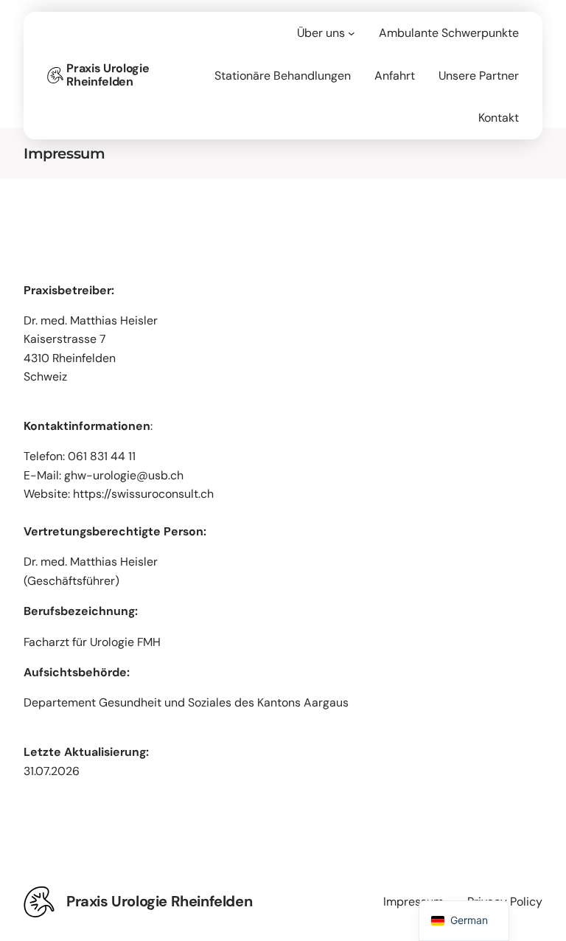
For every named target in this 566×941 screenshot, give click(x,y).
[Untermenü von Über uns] (351, 33)
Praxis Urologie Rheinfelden (107, 74)
